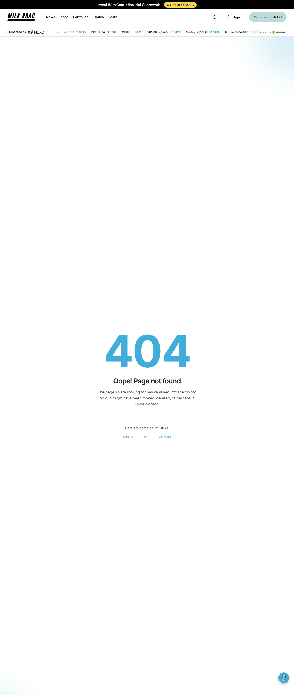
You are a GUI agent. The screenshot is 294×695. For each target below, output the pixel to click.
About (148, 437)
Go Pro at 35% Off (268, 17)
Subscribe (131, 437)
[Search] (214, 17)
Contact (165, 437)
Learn (112, 17)
